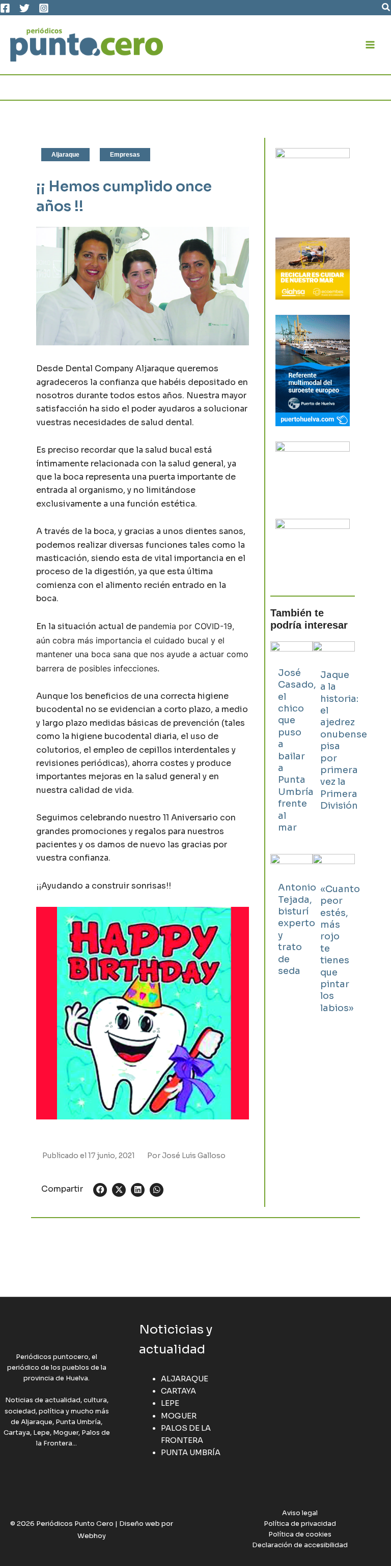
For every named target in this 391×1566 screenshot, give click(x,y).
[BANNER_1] (312, 548)
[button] (386, 7)
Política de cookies (299, 1534)
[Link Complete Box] (291, 742)
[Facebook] (5, 8)
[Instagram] (44, 8)
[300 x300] (312, 184)
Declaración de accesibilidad (300, 1545)
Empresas (125, 154)
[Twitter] (24, 8)
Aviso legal (300, 1513)
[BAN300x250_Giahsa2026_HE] (312, 472)
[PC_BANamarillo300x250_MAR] (312, 268)
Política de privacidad (300, 1524)
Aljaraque (65, 154)
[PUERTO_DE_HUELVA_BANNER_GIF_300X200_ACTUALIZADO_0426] (312, 369)
